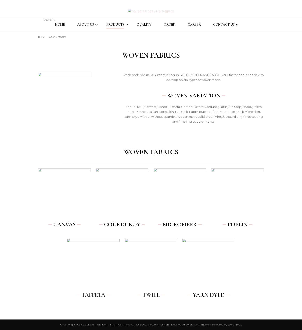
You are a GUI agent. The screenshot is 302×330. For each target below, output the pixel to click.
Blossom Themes (200, 324)
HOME (60, 24)
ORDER (169, 24)
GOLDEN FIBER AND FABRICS (101, 324)
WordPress (234, 324)
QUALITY (144, 24)
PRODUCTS (115, 24)
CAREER (194, 24)
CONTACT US (224, 24)
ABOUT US (85, 24)
